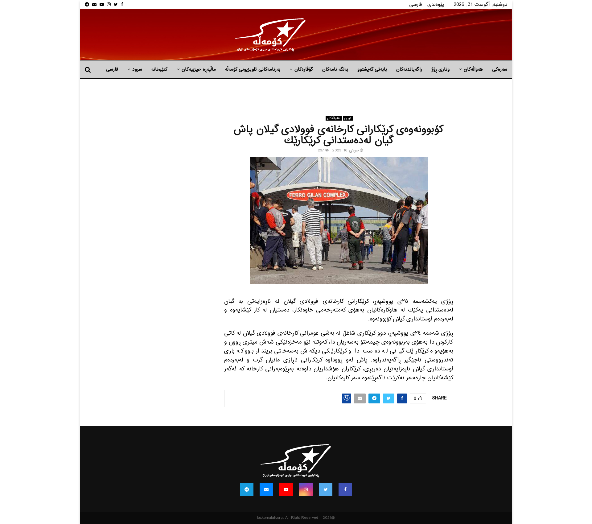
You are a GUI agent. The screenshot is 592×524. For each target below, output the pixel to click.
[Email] (266, 489)
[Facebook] (345, 489)
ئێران (347, 118)
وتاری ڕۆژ (440, 69)
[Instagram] (306, 489)
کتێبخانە (159, 69)
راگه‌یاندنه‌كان (409, 69)
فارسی (415, 4)
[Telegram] (246, 489)
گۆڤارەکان (303, 69)
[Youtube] (286, 489)
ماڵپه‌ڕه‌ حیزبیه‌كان (199, 69)
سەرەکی (499, 69)
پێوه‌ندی (435, 4)
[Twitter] (325, 489)
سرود (137, 69)
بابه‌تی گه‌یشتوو (372, 69)
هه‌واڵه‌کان (473, 69)
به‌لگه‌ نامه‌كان (335, 69)
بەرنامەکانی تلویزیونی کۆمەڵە (252, 69)
